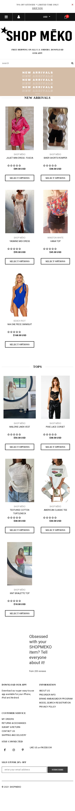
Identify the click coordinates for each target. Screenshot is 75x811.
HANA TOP (55, 241)
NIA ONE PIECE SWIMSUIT (20, 324)
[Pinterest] (23, 750)
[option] (37, 81)
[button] (14, 165)
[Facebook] (5, 750)
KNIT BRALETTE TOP (19, 593)
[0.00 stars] (14, 249)
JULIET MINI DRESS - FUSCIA (19, 158)
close (72, 4)
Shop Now (37, 8)
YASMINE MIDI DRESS (20, 241)
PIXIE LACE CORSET (55, 427)
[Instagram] (14, 750)
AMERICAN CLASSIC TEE (55, 510)
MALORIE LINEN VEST (19, 427)
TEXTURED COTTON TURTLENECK (19, 512)
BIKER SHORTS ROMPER (55, 158)
